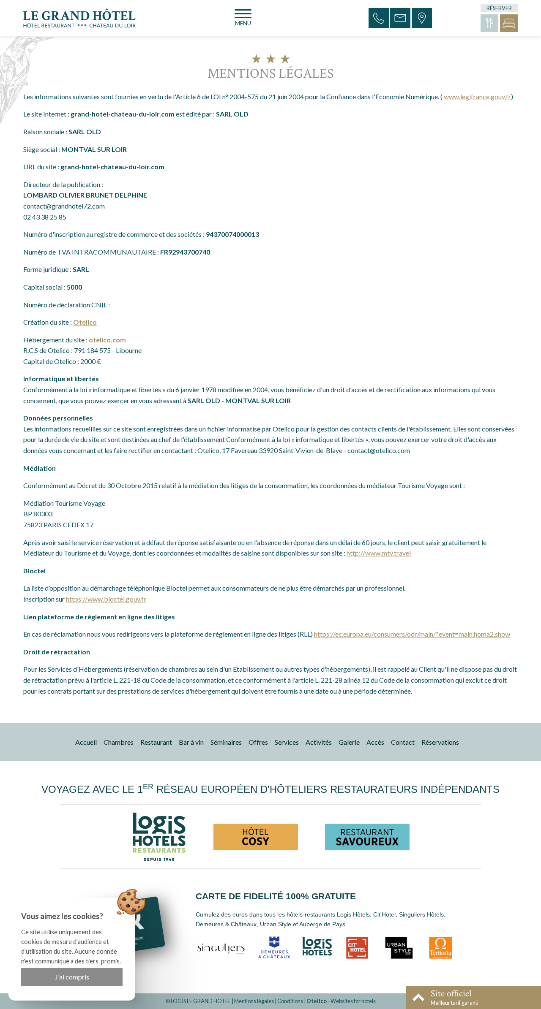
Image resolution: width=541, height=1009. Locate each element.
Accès (375, 742)
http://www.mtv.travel (379, 553)
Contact (403, 742)
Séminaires (226, 742)
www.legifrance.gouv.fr (477, 96)
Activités (319, 742)
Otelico (85, 322)
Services (287, 742)
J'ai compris (72, 977)
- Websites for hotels (341, 1001)
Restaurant (156, 742)
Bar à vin (191, 742)
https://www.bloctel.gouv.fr (106, 599)
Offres (258, 742)
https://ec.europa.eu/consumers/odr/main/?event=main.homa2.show (412, 634)
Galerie (349, 742)
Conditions (290, 1001)
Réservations (440, 742)
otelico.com (107, 340)
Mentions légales (254, 1001)
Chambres (119, 742)
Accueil (86, 742)
